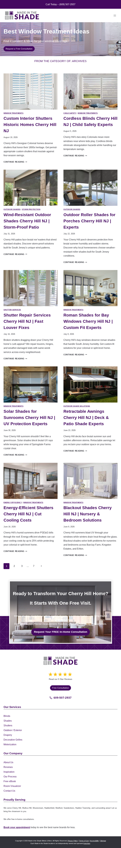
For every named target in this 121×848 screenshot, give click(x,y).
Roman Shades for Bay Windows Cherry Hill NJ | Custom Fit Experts (88, 321)
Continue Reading (15, 162)
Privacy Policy (73, 841)
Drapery (8, 735)
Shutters (8, 725)
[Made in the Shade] (60, 661)
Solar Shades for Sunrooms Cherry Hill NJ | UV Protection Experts (29, 417)
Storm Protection (31, 209)
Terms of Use (84, 841)
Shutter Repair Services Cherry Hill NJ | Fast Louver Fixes (27, 321)
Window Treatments (13, 113)
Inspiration (9, 772)
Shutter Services (12, 310)
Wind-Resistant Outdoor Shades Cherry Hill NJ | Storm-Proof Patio (27, 220)
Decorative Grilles (13, 739)
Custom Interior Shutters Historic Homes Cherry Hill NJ (30, 124)
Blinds (7, 716)
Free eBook (10, 781)
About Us (8, 762)
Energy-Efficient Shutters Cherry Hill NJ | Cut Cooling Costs (28, 513)
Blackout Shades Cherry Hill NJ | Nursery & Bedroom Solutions (87, 513)
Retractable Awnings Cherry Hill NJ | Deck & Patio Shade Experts (86, 417)
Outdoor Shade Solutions (76, 406)
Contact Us (9, 791)
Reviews (8, 767)
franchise (87, 843)
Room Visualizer (12, 786)
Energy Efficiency (13, 502)
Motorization (10, 744)
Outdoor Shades (12, 209)
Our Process (10, 776)
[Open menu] (114, 15)
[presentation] (31, 91)
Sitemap (103, 841)
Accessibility (94, 841)
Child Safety (69, 113)
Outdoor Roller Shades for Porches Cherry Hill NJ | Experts (89, 220)
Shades (8, 720)
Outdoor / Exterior (13, 730)
